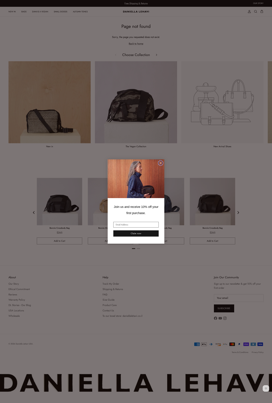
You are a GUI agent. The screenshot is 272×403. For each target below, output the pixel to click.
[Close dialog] (160, 163)
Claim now (136, 233)
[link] (136, 178)
